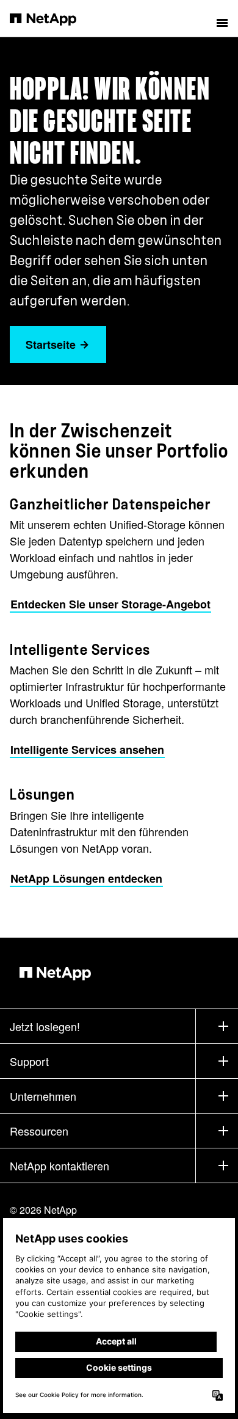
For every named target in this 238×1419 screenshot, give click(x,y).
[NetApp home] (51, 18)
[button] (222, 18)
